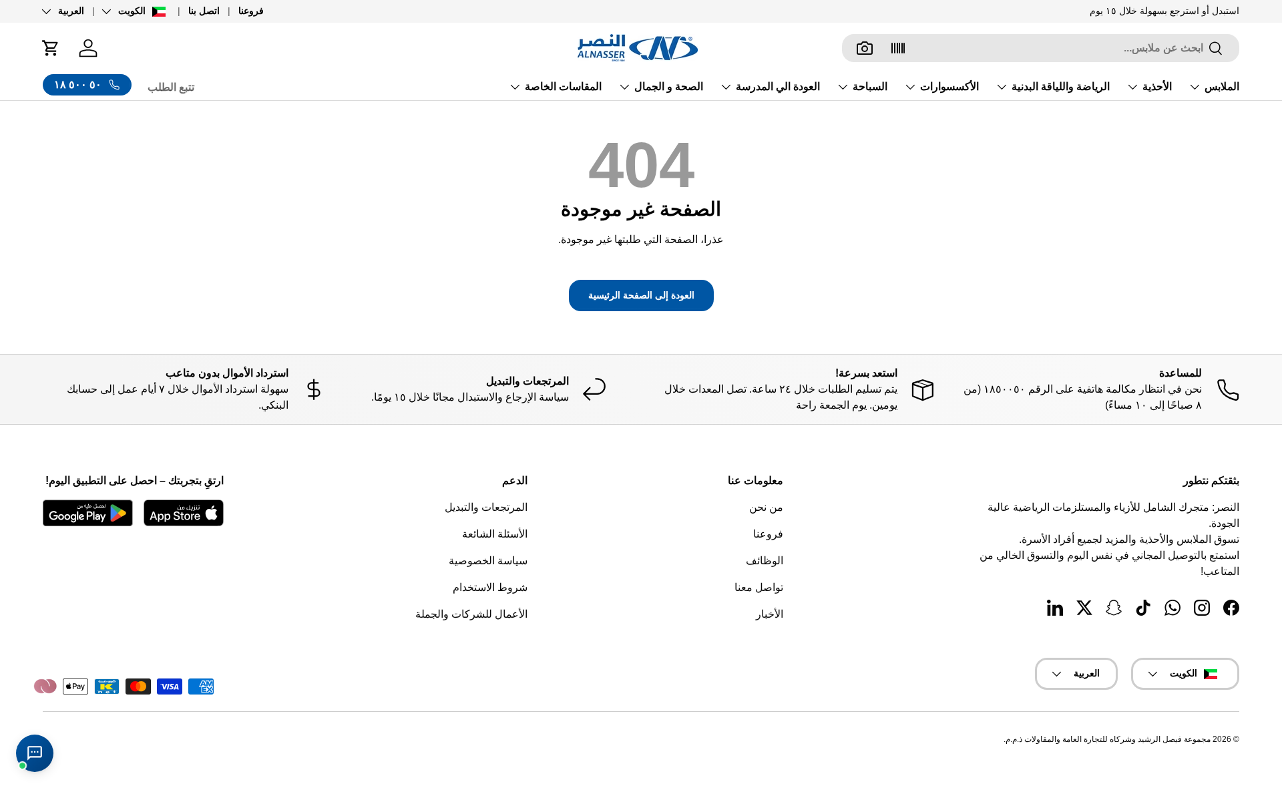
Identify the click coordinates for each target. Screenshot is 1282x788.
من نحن (766, 507)
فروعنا (251, 10)
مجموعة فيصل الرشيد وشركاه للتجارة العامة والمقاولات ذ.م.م (1108, 739)
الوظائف (764, 560)
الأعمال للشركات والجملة (471, 614)
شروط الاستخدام (490, 587)
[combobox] (1040, 48)
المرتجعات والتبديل (486, 507)
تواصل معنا (758, 587)
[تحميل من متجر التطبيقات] (184, 513)
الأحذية (1157, 86)
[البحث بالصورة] (864, 48)
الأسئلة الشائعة (494, 534)
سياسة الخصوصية (488, 560)
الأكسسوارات (949, 86)
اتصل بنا (204, 10)
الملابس (1222, 86)
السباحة (870, 86)
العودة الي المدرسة (778, 86)
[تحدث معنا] (34, 753)
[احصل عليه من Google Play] (88, 513)
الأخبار (769, 614)
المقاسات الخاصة (563, 86)
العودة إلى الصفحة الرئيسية (641, 295)
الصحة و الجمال (668, 86)
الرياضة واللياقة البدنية (1061, 86)
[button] (50, 48)
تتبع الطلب (171, 87)
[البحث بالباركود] (898, 48)
